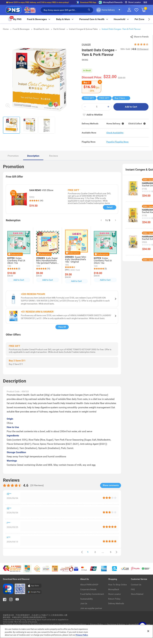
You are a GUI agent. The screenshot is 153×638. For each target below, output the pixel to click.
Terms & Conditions (77, 624)
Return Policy (114, 599)
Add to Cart (131, 106)
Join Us (83, 603)
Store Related (137, 594)
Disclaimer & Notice (116, 624)
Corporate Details (88, 589)
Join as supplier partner (91, 608)
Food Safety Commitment (92, 594)
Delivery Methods (116, 603)
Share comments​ (111, 485)
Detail (110, 207)
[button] (109, 10)
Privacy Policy (96, 624)
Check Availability (114, 132)
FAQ (133, 589)
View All (62, 327)
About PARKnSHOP (89, 584)
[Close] (148, 631)
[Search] (89, 10)
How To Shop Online (117, 584)
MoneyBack (113, 589)
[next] (149, 19)
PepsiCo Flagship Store (117, 142)
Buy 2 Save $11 (122, 98)
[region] (76, 631)
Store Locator (134, 2)
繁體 (145, 2)
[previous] (82, 552)
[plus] (108, 107)
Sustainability (86, 599)
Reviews (53, 155)
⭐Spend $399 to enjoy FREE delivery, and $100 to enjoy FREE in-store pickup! (37, 2)
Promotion (13, 155)
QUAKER (86, 44)
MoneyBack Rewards (113, 2)
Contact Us (136, 584)
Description (33, 155)
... (103, 552)
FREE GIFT (89, 98)
